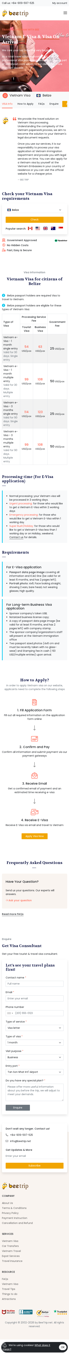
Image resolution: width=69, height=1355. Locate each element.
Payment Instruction (14, 1218)
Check (35, 219)
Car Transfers (10, 1246)
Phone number (15, 1007)
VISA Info (7, 104)
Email (10, 992)
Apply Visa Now (34, 836)
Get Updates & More (19, 1150)
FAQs (41, 104)
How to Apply (25, 104)
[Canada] (30, 229)
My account (59, 3)
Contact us (16, 537)
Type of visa (14, 1036)
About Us (7, 1203)
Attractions (9, 1299)
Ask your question (20, 900)
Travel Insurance (12, 1261)
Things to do (9, 1294)
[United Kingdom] (45, 229)
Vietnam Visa (20, 95)
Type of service (16, 1021)
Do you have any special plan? (25, 1080)
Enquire (54, 104)
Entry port (13, 1066)
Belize (46, 95)
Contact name (16, 977)
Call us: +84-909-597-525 (18, 3)
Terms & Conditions (14, 1208)
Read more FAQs (13, 914)
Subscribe (34, 1165)
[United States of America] (38, 229)
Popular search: (16, 228)
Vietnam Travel (11, 1251)
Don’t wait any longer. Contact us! (28, 1128)
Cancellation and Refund (17, 1223)
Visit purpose (14, 1051)
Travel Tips (8, 1289)
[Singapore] (61, 229)
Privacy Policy (10, 1213)
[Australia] (53, 229)
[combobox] (35, 210)
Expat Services (11, 1256)
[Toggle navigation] (65, 13)
